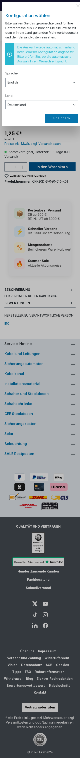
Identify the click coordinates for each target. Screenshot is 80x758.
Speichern (61, 118)
